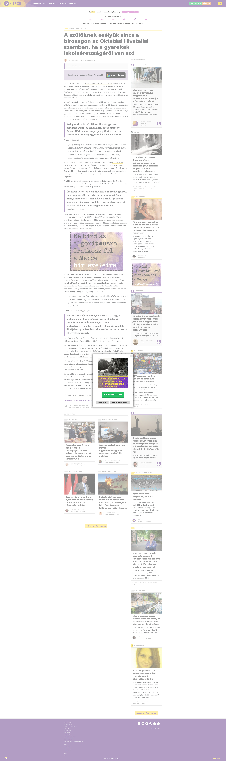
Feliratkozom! (113, 394)
